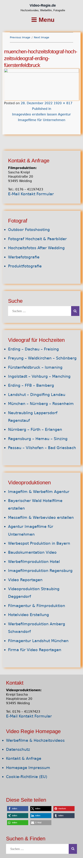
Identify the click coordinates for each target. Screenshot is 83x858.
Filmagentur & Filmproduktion (36, 605)
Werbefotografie (23, 257)
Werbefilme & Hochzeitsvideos (35, 740)
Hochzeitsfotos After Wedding (36, 248)
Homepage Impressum (28, 767)
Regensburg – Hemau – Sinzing (37, 438)
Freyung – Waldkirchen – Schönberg (42, 358)
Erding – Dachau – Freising (33, 349)
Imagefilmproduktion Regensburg (40, 570)
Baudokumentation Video (32, 552)
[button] (17, 808)
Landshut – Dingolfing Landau (36, 394)
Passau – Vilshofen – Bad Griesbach (42, 447)
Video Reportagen (25, 580)
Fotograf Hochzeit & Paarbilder (37, 239)
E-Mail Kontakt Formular (31, 194)
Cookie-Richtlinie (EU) (26, 776)
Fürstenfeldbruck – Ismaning (35, 367)
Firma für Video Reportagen (34, 650)
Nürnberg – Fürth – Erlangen (35, 429)
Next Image (41, 37)
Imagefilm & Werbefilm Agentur (38, 491)
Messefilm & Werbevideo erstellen (41, 517)
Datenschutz (18, 749)
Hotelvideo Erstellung (28, 614)
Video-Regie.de (43, 5)
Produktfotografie (25, 266)
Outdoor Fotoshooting (29, 229)
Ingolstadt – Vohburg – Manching (39, 376)
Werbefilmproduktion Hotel (34, 561)
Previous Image (20, 37)
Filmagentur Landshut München (38, 640)
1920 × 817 (63, 103)
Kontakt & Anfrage (23, 758)
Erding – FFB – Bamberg (31, 385)
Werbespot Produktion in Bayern (39, 543)
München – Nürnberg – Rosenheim (41, 403)
